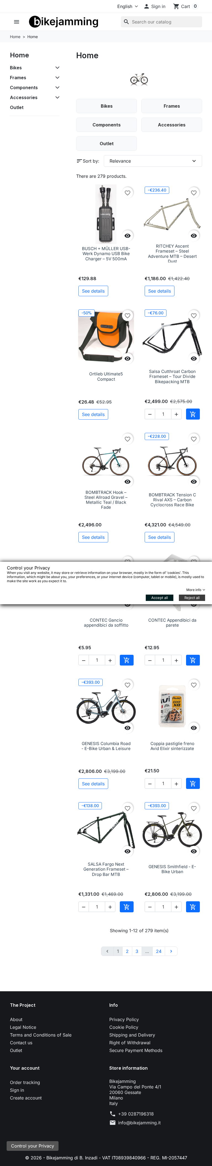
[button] (154, 6)
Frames (18, 77)
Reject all (192, 597)
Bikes (16, 67)
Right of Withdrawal (129, 1042)
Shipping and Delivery (132, 1035)
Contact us (21, 1042)
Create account (26, 1098)
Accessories (24, 97)
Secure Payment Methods (135, 1050)
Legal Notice (23, 1027)
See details (93, 291)
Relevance (153, 161)
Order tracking (25, 1082)
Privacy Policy (124, 1019)
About (16, 1019)
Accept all (159, 597)
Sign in (17, 1090)
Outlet (16, 107)
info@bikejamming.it (139, 1122)
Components (24, 87)
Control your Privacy (32, 1146)
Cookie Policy (123, 1027)
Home (19, 55)
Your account (24, 1068)
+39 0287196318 (136, 1114)
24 (158, 951)
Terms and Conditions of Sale (40, 1035)
